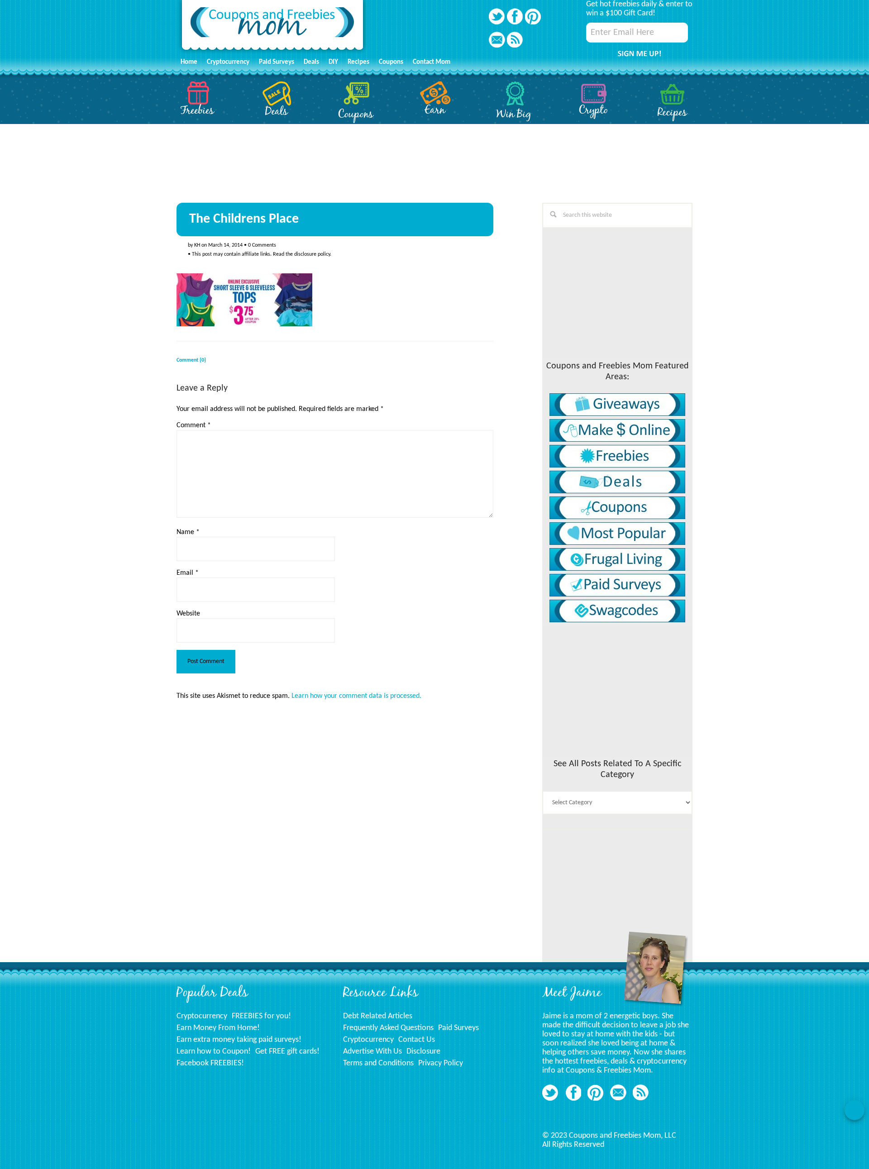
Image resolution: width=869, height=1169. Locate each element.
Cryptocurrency (202, 1016)
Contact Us (416, 1039)
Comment (194, 425)
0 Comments (262, 245)
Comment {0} (191, 360)
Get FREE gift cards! (287, 1051)
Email (188, 573)
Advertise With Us (372, 1051)
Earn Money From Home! (218, 1028)
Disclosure (423, 1051)
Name (188, 532)
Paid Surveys (458, 1028)
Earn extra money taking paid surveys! (239, 1039)
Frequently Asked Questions (388, 1028)
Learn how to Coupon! (214, 1051)
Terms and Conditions (378, 1063)
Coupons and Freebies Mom (272, 27)
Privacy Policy (440, 1063)
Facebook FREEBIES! (210, 1063)
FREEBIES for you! (261, 1016)
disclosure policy (312, 254)
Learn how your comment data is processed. (356, 696)
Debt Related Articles (377, 1016)
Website (188, 613)
